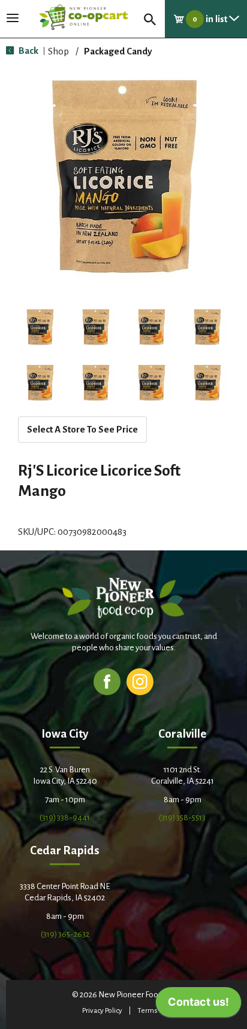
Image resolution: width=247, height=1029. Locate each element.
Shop (58, 51)
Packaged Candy (118, 51)
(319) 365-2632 (65, 934)
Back (27, 50)
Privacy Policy (102, 1011)
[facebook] (107, 681)
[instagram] (139, 681)
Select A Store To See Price (82, 429)
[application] (198, 1005)
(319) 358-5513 (182, 817)
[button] (40, 327)
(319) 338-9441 (65, 817)
